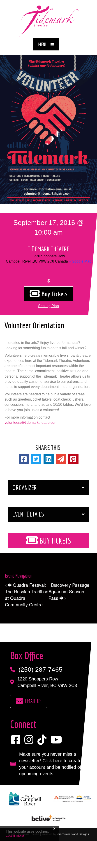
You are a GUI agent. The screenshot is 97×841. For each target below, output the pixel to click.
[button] (46, 44)
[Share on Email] (61, 459)
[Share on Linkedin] (49, 459)
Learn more (15, 835)
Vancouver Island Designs (73, 834)
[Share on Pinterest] (73, 459)
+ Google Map (80, 261)
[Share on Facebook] (24, 459)
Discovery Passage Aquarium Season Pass (68, 591)
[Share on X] (36, 459)
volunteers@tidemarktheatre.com (31, 422)
